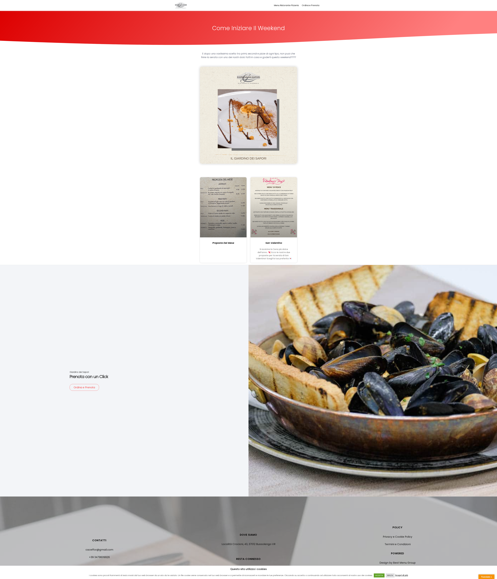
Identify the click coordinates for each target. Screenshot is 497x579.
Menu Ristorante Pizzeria (286, 5)
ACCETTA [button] (379, 575)
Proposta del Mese (223, 243)
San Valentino (273, 243)
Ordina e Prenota (310, 5)
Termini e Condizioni (398, 544)
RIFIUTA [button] (390, 575)
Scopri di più (401, 575)
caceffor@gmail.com (99, 549)
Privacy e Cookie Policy (397, 537)
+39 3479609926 (99, 557)
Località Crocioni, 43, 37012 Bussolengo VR (248, 544)
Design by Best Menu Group (397, 563)
